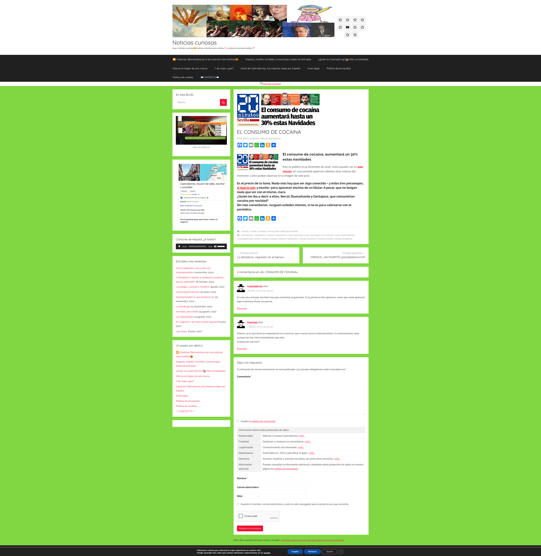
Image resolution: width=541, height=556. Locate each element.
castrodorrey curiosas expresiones (270, 235)
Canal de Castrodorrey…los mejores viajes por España (270, 68)
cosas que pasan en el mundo (318, 235)
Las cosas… (182, 331)
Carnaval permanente (188, 292)
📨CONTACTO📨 (209, 77)
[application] (201, 246)
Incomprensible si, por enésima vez (195, 297)
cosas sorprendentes (344, 235)
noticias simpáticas (343, 239)
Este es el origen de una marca (190, 68)
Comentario (244, 376)
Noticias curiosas (194, 42)
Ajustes (329, 551)
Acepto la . (258, 421)
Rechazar (312, 551)
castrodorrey (274, 138)
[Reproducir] (179, 246)
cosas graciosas (295, 235)
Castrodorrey (254, 286)
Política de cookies (183, 77)
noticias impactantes (288, 239)
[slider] (221, 246)
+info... (302, 435)
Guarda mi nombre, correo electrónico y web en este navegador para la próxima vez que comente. (295, 504)
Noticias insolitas (325, 239)
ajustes (267, 553)
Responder (242, 308)
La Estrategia (183, 306)
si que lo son (246, 187)
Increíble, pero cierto (187, 311)
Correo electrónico (248, 487)
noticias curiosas (269, 239)
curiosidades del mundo (248, 239)
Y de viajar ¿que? (223, 68)
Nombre (242, 478)
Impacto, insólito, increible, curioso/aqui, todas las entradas (278, 59)
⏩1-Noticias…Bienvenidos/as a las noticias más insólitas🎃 (205, 59)
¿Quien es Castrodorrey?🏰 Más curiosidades (343, 59)
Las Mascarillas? (185, 316)
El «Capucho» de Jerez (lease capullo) (197, 321)
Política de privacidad (339, 68)
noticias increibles (307, 239)
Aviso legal (314, 68)
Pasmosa (252, 322)
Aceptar (295, 551)
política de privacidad (263, 421)
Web (239, 496)
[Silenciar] (215, 246)
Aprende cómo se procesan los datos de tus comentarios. (312, 540)
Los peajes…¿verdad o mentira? (193, 286)
